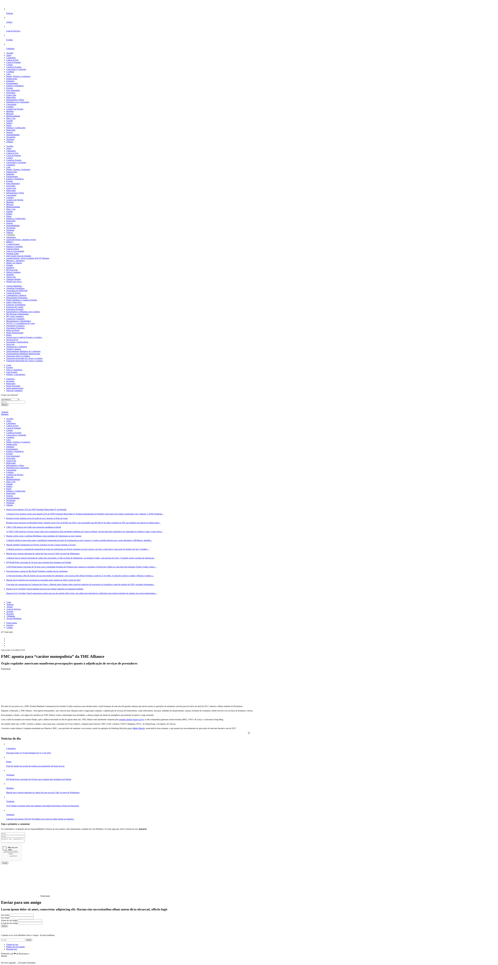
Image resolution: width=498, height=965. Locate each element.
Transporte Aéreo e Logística (18, 356)
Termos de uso (12, 944)
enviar (29, 940)
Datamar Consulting (14, 246)
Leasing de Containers (15, 319)
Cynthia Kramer (12, 244)
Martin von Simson (14, 263)
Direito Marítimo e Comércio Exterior (21, 300)
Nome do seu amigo (9, 920)
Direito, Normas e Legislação (18, 76)
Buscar (4, 405)
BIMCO (9, 242)
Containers (10, 165)
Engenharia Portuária (14, 309)
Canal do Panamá (13, 62)
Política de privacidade (15, 947)
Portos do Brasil (12, 330)
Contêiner (10, 72)
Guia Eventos (11, 372)
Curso (8, 365)
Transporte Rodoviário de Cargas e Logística (24, 361)
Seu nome (5, 915)
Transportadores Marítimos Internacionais (23, 354)
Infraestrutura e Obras (15, 100)
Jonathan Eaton (12, 253)
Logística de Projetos (14, 109)
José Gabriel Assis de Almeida (18, 256)
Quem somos (11, 623)
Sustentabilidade (13, 135)
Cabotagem (11, 58)
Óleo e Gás (10, 118)
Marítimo (10, 111)
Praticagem (10, 383)
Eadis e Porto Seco (14, 302)
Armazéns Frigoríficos (15, 288)
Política (9, 123)
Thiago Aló (11, 277)
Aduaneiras (11, 237)
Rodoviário (10, 130)
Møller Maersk (139, 728)
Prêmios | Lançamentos (15, 374)
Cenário (9, 65)
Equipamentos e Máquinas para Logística (23, 312)
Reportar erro (11, 949)
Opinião (9, 121)
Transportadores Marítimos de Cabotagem (23, 351)
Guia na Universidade (15, 251)
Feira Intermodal (13, 90)
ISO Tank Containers (15, 316)
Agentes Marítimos (14, 286)
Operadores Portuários (15, 328)
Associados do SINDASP (16, 291)
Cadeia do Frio (12, 60)
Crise (8, 74)
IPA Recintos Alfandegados (17, 314)
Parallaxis (10, 267)
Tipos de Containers (14, 390)
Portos (8, 125)
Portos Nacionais (13, 386)
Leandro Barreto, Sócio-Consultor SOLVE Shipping (27, 258)
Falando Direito (12, 249)
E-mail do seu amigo (9, 923)
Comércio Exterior (13, 67)
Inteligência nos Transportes (17, 102)
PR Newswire (12, 270)
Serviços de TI (12, 340)
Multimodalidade (13, 116)
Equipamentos (12, 83)
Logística (10, 107)
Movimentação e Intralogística (18, 321)
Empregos (10, 379)
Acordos (9, 53)
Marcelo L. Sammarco (15, 260)
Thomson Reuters (13, 279)
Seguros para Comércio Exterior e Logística (24, 337)
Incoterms (10, 381)
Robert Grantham (13, 272)
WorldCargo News (14, 281)
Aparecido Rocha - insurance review (21, 239)
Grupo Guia (11, 95)
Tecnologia (10, 137)
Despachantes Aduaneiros (16, 298)
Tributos (9, 142)
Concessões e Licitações (16, 69)
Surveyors (10, 344)
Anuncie (9, 625)
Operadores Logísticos (15, 326)
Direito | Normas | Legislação (18, 169)
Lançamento (11, 104)
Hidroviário (11, 97)
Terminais (10, 139)
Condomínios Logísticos (16, 295)
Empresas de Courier (14, 307)
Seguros (9, 132)
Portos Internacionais (14, 333)
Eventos (9, 88)
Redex (9, 335)
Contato (9, 627)
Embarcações (11, 79)
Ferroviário (10, 93)
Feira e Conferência (14, 370)
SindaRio (10, 274)
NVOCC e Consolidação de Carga (20, 323)
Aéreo (8, 55)
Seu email (5, 918)
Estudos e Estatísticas (15, 86)
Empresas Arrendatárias (16, 305)
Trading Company (13, 349)
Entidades (10, 81)
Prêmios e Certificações (15, 128)
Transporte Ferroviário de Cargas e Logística (24, 358)
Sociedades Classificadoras (17, 342)
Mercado (9, 114)
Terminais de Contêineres (16, 347)
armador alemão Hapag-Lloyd (131, 719)
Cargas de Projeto (13, 293)
